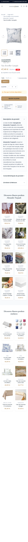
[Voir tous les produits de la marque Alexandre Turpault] (6, 61)
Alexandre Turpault (8, 18)
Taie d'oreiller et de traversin (11, 16)
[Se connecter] (24, 6)
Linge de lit (10, 14)
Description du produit (11, 119)
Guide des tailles (23, 78)
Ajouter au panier (14, 98)
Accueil (3, 14)
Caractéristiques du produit (13, 176)
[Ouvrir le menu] (2, 6)
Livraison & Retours (10, 183)
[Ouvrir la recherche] (21, 6)
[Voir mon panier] (26, 6)
